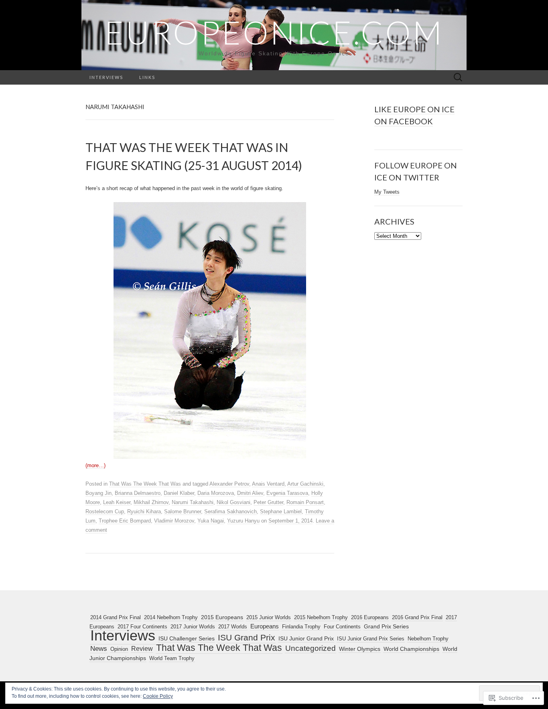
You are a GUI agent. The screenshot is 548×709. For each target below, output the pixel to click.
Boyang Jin (98, 493)
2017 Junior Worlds (192, 627)
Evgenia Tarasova (287, 493)
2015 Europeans (222, 617)
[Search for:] (458, 78)
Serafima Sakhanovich (230, 511)
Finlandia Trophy (301, 627)
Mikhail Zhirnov (151, 502)
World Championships (411, 649)
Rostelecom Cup (104, 511)
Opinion (119, 649)
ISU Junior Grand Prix (306, 638)
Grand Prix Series (386, 626)
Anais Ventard (268, 484)
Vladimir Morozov (174, 521)
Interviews (106, 77)
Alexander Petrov (229, 484)
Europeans (264, 626)
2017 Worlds (232, 627)
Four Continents (342, 627)
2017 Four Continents (142, 627)
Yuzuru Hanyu (243, 521)
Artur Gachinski (305, 484)
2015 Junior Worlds (268, 617)
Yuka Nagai (210, 521)
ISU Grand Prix (246, 637)
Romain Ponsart (305, 502)
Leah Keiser (116, 502)
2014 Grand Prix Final (115, 617)
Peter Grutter (268, 502)
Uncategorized (310, 648)
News (98, 648)
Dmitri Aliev (250, 493)
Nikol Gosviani (233, 502)
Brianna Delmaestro (137, 493)
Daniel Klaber (179, 493)
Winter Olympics (359, 649)
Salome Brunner (182, 511)
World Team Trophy (172, 658)
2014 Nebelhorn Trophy (171, 617)
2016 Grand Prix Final (417, 617)
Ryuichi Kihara (144, 511)
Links (147, 77)
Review (142, 648)
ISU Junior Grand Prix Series (370, 639)
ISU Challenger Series (186, 638)
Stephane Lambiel (281, 511)
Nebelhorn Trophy (428, 639)
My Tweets (387, 192)
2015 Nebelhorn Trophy (321, 617)
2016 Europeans (370, 617)
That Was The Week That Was (145, 484)
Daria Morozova (215, 493)
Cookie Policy (158, 696)
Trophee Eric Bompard (125, 521)
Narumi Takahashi (192, 502)
